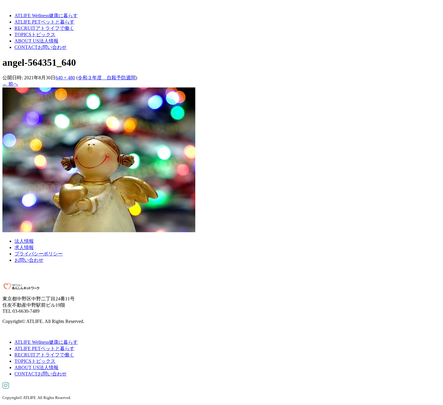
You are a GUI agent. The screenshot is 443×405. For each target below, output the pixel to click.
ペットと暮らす (44, 21)
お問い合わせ (40, 47)
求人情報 (24, 247)
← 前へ (10, 84)
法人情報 (36, 40)
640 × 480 (65, 77)
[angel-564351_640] (98, 230)
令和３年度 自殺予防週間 (107, 77)
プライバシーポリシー (38, 253)
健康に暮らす (46, 15)
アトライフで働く (44, 28)
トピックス (34, 34)
